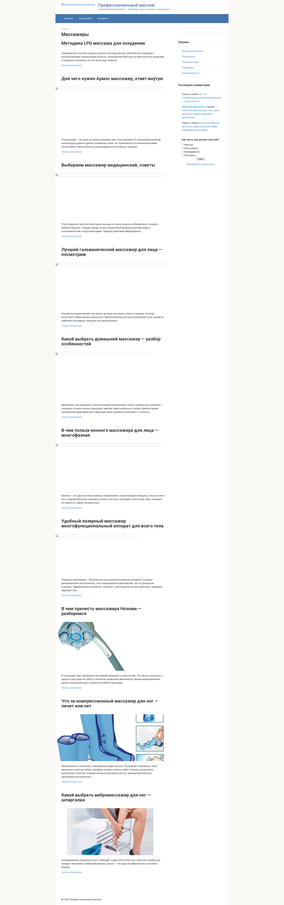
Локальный (188, 56)
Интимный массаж (192, 51)
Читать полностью (71, 65)
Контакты (103, 18)
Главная (68, 18)
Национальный (190, 62)
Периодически (192, 151)
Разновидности (190, 73)
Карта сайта (85, 18)
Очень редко (191, 148)
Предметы (188, 67)
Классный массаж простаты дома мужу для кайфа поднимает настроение (200, 114)
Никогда (188, 144)
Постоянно (190, 155)
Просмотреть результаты (200, 164)
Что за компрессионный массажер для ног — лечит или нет (202, 98)
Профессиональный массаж (126, 5)
